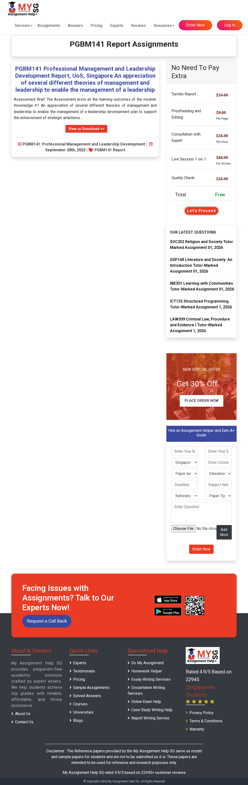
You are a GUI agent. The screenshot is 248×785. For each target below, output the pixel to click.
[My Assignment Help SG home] (23, 8)
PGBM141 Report (109, 150)
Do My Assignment (147, 663)
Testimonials (84, 671)
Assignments (49, 25)
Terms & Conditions (206, 721)
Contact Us (24, 722)
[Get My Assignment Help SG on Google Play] (168, 611)
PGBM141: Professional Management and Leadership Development (84, 144)
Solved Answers (87, 696)
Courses (80, 704)
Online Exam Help (146, 701)
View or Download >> (86, 129)
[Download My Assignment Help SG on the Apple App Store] (168, 599)
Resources (163, 25)
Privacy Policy (201, 712)
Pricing (96, 25)
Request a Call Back (47, 621)
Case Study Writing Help (151, 710)
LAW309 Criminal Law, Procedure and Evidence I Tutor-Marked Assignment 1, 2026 (200, 325)
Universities (83, 712)
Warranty (196, 729)
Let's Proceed (201, 210)
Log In (229, 25)
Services (22, 25)
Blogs (78, 720)
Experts (116, 25)
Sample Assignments (91, 687)
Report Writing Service (150, 718)
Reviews (138, 25)
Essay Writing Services (150, 679)
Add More (224, 532)
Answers (75, 25)
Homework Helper (146, 671)
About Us (23, 713)
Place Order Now (201, 400)
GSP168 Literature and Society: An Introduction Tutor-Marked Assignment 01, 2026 (201, 265)
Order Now (195, 25)
